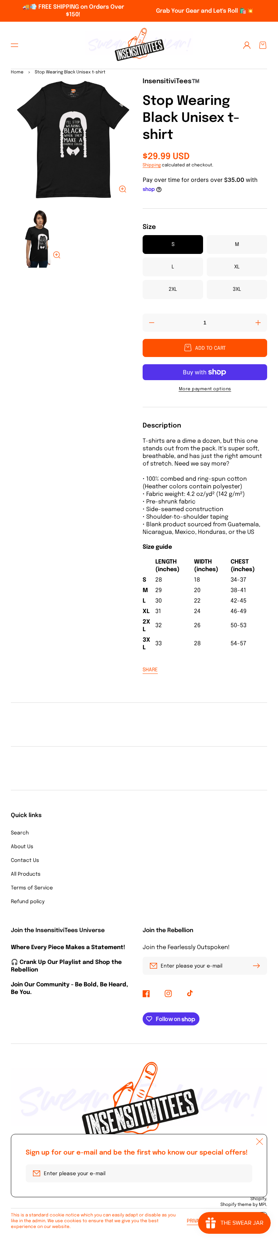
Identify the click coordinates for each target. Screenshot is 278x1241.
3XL (237, 289)
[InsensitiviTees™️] (139, 45)
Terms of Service (32, 888)
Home (17, 72)
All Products (26, 874)
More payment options (205, 389)
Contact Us (25, 860)
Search (20, 833)
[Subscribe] (258, 966)
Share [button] (150, 669)
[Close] (259, 1141)
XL (237, 266)
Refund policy (28, 901)
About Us (22, 846)
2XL (173, 289)
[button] (14, 45)
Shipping (152, 165)
